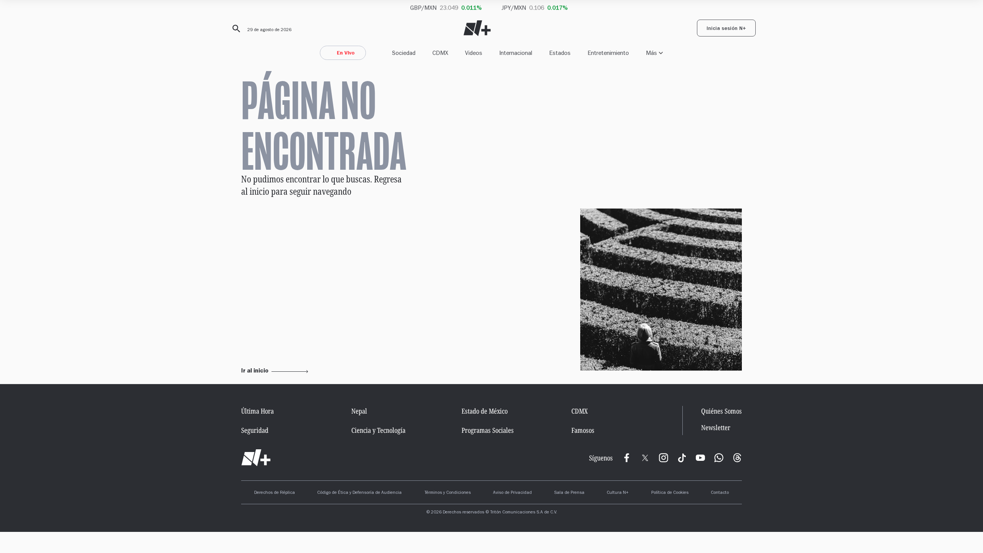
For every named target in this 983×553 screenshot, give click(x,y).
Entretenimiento (608, 53)
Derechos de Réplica (274, 493)
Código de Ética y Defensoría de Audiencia (359, 493)
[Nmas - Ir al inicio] (477, 28)
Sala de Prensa (569, 493)
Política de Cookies (669, 493)
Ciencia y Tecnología (378, 430)
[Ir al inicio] (256, 458)
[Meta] (626, 457)
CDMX (440, 53)
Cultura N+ (618, 493)
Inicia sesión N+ (726, 29)
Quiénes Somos (721, 411)
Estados (560, 53)
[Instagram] (663, 457)
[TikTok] (682, 457)
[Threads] (737, 457)
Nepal (359, 411)
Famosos (582, 430)
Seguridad (254, 430)
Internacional (515, 53)
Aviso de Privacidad (512, 493)
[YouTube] (700, 457)
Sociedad (403, 53)
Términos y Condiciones (447, 493)
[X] (645, 457)
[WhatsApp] (718, 457)
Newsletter (715, 427)
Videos (473, 53)
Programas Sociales (488, 430)
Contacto (720, 493)
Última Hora (257, 411)
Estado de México (485, 411)
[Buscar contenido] (235, 28)
